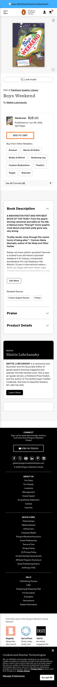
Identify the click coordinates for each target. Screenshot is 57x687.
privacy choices (23, 671)
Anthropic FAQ (28, 567)
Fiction (37, 298)
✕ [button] (53, 650)
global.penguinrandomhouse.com (28, 463)
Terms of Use (28, 544)
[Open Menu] (5, 12)
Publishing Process (28, 581)
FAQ (29, 585)
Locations (28, 488)
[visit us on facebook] (14, 458)
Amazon (13, 150)
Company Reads (28, 532)
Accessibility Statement (28, 500)
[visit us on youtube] (26, 458)
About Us (28, 476)
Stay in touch (29, 448)
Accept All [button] (47, 677)
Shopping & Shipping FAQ (28, 589)
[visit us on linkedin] (32, 458)
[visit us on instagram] (44, 458)
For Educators (28, 593)
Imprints (28, 507)
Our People (28, 484)
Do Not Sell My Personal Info (29, 556)
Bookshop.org (38, 157)
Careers (28, 503)
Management (28, 492)
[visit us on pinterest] (38, 458)
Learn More (16, 393)
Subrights (28, 596)
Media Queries (28, 525)
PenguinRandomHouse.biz (28, 536)
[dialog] (28, 667)
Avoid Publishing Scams (28, 564)
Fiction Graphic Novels (19, 298)
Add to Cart (20, 135)
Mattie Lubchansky (17, 102)
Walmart (25, 172)
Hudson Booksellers (19, 165)
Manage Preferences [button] (14, 676)
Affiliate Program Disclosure (28, 560)
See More (14, 280)
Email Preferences (28, 540)
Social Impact (28, 496)
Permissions (28, 600)
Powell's (40, 165)
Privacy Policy (28, 548)
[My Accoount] (44, 12)
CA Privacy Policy (28, 552)
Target (12, 172)
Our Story (28, 480)
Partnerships (28, 521)
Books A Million (17, 157)
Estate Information (28, 604)
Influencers (28, 529)
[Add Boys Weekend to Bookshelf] (53, 20)
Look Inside (30, 79)
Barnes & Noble (31, 150)
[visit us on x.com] (20, 458)
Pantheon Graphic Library (24, 90)
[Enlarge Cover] (53, 69)
